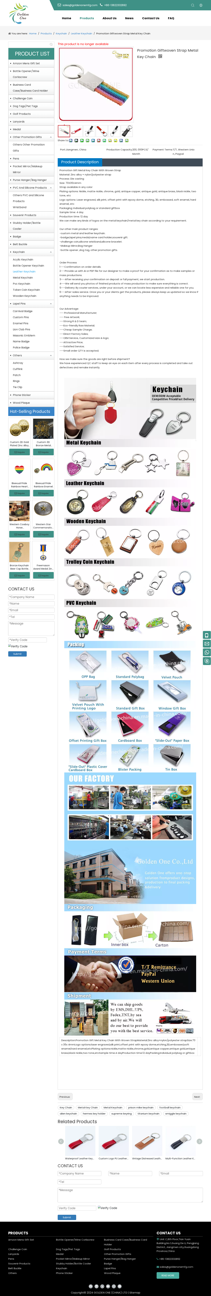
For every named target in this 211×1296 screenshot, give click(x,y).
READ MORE (168, 1275)
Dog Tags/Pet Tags (25, 106)
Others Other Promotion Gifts (29, 148)
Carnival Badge (22, 311)
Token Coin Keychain (26, 290)
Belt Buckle (20, 244)
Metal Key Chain (88, 1107)
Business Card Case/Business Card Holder (30, 88)
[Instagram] (114, 1286)
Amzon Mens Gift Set (26, 63)
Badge (17, 236)
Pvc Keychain (21, 284)
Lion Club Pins (21, 329)
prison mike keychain (140, 1107)
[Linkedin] (96, 1286)
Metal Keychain (23, 278)
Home (66, 18)
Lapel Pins (19, 304)
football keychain (170, 1107)
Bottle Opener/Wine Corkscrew (26, 74)
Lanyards (19, 121)
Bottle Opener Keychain (28, 266)
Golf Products (22, 114)
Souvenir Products (24, 215)
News (129, 18)
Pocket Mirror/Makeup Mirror (27, 169)
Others (17, 355)
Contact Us (150, 18)
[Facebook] (91, 1286)
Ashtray (18, 363)
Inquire (21, 452)
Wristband (19, 207)
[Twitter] (102, 1286)
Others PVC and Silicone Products (28, 198)
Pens (16, 158)
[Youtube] (108, 1286)
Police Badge (21, 347)
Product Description (80, 162)
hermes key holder (94, 1113)
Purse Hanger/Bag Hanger (30, 180)
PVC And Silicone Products (30, 188)
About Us (110, 18)
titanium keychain (148, 1113)
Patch (17, 375)
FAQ (171, 18)
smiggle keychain (175, 1113)
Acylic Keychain (23, 259)
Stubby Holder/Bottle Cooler (27, 226)
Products (87, 18)
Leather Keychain (24, 271)
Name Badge (21, 341)
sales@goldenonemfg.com (175, 1267)
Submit (17, 654)
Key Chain (66, 1107)
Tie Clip (17, 387)
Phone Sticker (22, 395)
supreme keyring (121, 1113)
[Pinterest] (120, 1286)
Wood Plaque (21, 403)
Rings (16, 381)
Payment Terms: (163, 149)
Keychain (19, 252)
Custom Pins (21, 317)
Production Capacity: (119, 149)
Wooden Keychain (24, 296)
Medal (17, 129)
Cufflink (18, 369)
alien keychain (68, 1113)
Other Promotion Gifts (27, 137)
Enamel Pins (20, 323)
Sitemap (134, 1293)
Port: (63, 149)
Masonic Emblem (24, 335)
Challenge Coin (22, 98)
